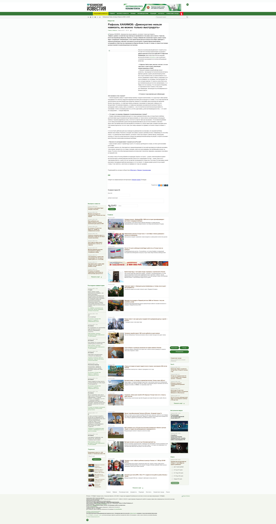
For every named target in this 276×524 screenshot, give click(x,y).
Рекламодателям (142, 13)
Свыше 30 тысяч (178, 479)
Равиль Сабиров (112, 30)
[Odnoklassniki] (93, 17)
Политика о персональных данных (93, 511)
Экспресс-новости (123, 13)
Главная (108, 492)
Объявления (179, 351)
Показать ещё (95, 277)
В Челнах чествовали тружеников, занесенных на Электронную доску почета (96, 408)
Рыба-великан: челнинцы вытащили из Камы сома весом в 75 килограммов (96, 335)
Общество (111, 21)
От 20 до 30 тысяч (178, 476)
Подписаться (96, 459)
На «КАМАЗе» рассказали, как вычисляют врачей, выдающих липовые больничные (95, 309)
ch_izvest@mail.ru (93, 506)
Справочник (158, 492)
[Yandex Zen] (90, 17)
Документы (133, 492)
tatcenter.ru (153, 57)
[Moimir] (97, 17)
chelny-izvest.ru (133, 513)
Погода (184, 347)
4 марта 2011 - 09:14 (123, 30)
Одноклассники (146, 170)
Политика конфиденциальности (92, 516)
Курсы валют (174, 347)
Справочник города (172, 13)
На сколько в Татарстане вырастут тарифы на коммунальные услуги (94, 320)
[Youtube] (95, 17)
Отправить (112, 209)
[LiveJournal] (167, 185)
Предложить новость (100, 13)
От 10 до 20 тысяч (178, 473)
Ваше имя (110, 193)
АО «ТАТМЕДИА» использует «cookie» (94, 515)
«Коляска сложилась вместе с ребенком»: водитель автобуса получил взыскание (96, 359)
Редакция (153, 13)
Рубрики (133, 13)
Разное (168, 492)
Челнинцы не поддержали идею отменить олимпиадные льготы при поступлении (96, 430)
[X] (165, 185)
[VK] (88, 17)
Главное (112, 13)
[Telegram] (100, 17)
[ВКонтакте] (159, 185)
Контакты (161, 13)
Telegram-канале (136, 179)
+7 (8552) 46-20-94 (99, 504)
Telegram (139, 170)
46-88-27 (105, 504)
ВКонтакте (133, 170)
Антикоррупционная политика (92, 512)
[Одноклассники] (161, 185)
